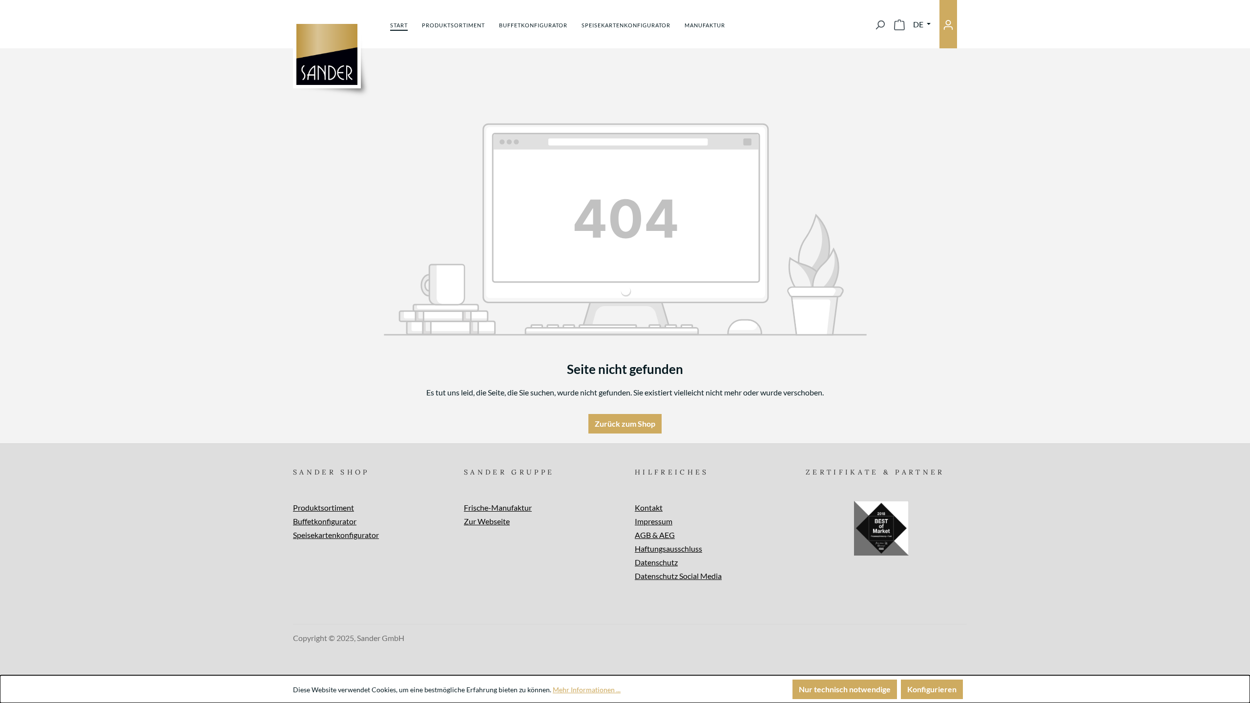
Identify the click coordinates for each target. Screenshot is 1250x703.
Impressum (653, 521)
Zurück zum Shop (625, 423)
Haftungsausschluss (668, 548)
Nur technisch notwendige (845, 689)
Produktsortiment (323, 507)
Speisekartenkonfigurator (336, 534)
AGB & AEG (655, 534)
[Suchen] (880, 24)
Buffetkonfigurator (324, 521)
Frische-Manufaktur (498, 507)
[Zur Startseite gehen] (327, 54)
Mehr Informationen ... (587, 689)
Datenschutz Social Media (678, 575)
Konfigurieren (932, 689)
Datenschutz (656, 562)
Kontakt (649, 507)
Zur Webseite (487, 521)
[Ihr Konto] (948, 24)
